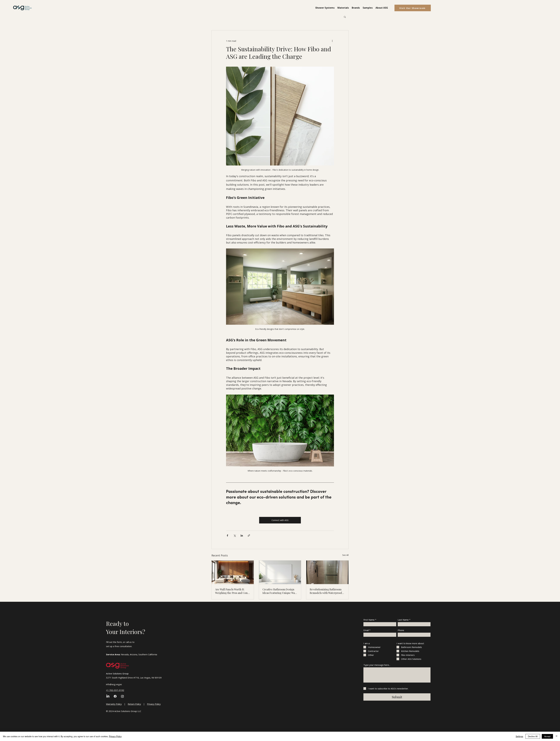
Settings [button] (519, 736)
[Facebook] (115, 696)
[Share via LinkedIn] (241, 535)
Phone (401, 630)
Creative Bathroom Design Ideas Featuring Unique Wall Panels (279, 591)
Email (366, 630)
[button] (325, 8)
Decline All (533, 736)
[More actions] (332, 41)
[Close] (556, 736)
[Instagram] (122, 696)
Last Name (403, 620)
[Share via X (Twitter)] (234, 535)
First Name (368, 620)
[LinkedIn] (108, 696)
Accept (547, 736)
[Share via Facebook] (227, 535)
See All (345, 555)
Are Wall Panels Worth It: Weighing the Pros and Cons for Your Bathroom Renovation (232, 591)
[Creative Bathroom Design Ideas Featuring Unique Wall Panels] (280, 572)
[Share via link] (248, 535)
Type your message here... (376, 665)
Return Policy (134, 704)
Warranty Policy (114, 704)
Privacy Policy (154, 704)
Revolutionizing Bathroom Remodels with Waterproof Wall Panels (326, 591)
